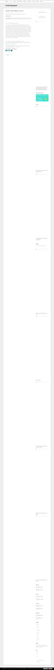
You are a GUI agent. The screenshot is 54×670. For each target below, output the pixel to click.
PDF (37, 654)
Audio (37, 652)
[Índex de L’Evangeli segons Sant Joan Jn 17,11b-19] (42, 413)
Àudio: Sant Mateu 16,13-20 (39, 615)
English (37, 1)
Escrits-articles (19, 1)
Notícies (24, 1)
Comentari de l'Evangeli (9, 12)
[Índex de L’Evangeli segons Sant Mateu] (42, 480)
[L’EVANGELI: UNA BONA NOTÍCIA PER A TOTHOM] (42, 137)
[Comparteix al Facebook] (6, 50)
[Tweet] (8, 50)
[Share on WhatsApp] (10, 50)
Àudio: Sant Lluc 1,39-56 (39, 596)
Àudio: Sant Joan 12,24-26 (39, 589)
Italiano (33, 1)
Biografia (6, 1)
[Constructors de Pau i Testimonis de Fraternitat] (42, 205)
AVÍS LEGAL (38, 662)
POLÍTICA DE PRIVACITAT (40, 660)
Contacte (41, 1)
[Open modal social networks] (11, 50)
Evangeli (11, 1)
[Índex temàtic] (42, 347)
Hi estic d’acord (46, 668)
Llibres (15, 1)
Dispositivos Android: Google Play (11, 43)
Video (37, 656)
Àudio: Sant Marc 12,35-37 (39, 608)
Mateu (14, 12)
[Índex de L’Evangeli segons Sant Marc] (42, 547)
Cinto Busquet (11, 5)
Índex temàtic (38, 380)
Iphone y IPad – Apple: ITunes (10, 44)
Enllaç (23, 41)
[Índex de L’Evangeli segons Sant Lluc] (42, 280)
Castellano (29, 1)
